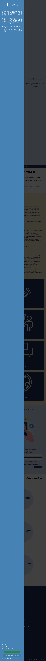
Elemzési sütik (8, 646)
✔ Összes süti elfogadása (12, 651)
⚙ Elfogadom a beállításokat (12, 655)
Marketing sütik (8, 648)
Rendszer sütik (8, 644)
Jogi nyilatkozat (6, 658)
